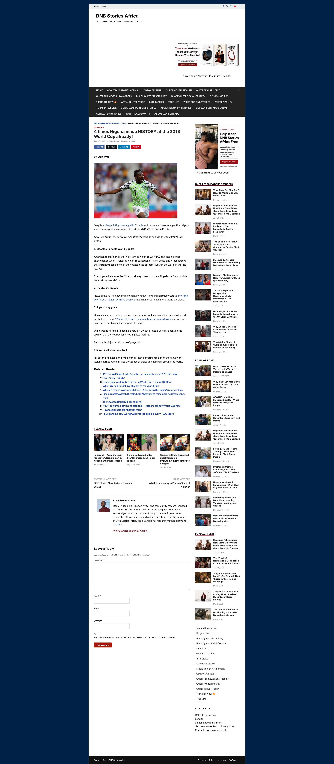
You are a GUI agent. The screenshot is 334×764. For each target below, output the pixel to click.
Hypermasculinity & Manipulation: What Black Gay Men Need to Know (226, 485)
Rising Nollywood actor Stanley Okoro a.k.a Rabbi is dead (141, 458)
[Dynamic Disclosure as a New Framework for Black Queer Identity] (203, 275)
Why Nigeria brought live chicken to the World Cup (131, 385)
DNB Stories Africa (117, 16)
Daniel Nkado (114, 141)
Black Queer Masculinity (151, 96)
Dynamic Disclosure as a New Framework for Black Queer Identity (226, 278)
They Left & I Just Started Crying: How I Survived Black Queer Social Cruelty (226, 595)
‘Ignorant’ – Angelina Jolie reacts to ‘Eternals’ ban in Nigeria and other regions (108, 458)
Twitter (212, 760)
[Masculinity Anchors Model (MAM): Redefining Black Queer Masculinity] (203, 260)
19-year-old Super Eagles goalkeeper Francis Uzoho (143, 318)
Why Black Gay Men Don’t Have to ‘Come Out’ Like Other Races (226, 193)
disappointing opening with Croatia (124, 225)
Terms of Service (106, 107)
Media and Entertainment (210, 668)
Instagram (222, 760)
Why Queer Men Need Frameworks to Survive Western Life (225, 329)
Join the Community (138, 113)
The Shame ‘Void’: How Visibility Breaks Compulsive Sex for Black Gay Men (226, 245)
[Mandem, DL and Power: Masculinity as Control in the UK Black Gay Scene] (203, 311)
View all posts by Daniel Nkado (131, 530)
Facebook (202, 760)
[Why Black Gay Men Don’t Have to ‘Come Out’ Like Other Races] (203, 190)
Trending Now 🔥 (106, 102)
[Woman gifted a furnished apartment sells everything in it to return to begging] (175, 443)
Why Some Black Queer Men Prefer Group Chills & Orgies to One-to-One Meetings (226, 577)
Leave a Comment (128, 141)
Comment (99, 560)
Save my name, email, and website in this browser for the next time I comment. (135, 637)
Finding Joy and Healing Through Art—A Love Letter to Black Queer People (225, 452)
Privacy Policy (223, 102)
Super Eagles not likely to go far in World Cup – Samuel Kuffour (137, 381)
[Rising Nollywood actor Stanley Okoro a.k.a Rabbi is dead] (142, 443)
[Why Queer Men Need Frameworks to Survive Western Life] (203, 327)
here (119, 524)
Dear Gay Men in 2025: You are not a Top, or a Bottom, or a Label (225, 369)
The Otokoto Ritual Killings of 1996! (122, 401)
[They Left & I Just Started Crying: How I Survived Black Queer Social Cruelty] (203, 592)
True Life (173, 102)
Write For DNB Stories (196, 102)
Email (97, 608)
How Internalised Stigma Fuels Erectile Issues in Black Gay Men (225, 518)
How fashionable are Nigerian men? (122, 409)
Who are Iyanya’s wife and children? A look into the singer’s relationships (143, 389)
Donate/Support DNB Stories (138, 107)
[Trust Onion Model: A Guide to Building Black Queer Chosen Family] (203, 342)
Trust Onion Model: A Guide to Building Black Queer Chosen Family (225, 345)
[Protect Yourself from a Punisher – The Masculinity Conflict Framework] (203, 224)
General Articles (107, 123)
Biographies (156, 102)
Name (97, 596)
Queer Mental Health (179, 90)
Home (99, 90)
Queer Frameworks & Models (114, 96)
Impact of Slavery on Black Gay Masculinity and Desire (226, 418)
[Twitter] (227, 6)
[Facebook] (223, 6)
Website (98, 621)
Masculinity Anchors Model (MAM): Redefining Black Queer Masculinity (226, 263)
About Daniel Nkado (167, 113)
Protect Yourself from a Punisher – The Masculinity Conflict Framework (225, 227)
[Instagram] (230, 6)
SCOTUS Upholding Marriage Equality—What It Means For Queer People (226, 401)
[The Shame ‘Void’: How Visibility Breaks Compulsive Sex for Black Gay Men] (203, 242)
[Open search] (239, 90)
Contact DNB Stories (108, 113)
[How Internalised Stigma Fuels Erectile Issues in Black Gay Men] (203, 516)
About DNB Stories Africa (122, 90)
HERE (207, 172)
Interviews (202, 658)
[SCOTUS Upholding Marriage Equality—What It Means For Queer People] (203, 397)
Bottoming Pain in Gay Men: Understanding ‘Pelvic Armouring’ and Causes (224, 501)
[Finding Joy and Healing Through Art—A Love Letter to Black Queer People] (203, 449)
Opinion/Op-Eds (219, 96)
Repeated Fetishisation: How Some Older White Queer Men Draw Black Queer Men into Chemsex (226, 209)
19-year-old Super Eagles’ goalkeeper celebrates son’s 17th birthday (140, 373)
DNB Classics (120, 123)
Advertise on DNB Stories (175, 107)
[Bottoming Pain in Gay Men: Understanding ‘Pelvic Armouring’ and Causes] (203, 498)
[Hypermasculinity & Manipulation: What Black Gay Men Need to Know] (203, 482)
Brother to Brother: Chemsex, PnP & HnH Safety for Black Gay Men (226, 469)
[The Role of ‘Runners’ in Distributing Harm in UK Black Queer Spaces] (203, 610)
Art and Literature (133, 102)
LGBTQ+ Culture (151, 90)
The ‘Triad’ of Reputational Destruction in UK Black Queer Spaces (226, 561)
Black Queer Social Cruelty (188, 96)
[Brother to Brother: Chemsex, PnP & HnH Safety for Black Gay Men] (203, 467)
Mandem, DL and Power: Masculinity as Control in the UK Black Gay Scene (225, 314)
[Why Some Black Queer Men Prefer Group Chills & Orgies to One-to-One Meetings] (203, 573)
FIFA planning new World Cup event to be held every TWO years (138, 413)
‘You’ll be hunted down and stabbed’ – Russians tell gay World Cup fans (141, 405)
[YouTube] (234, 6)
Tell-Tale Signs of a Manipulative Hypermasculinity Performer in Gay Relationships (223, 296)
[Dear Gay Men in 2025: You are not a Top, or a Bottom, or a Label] (203, 366)
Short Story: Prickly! (114, 378)
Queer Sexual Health (208, 90)
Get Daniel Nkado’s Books (212, 107)
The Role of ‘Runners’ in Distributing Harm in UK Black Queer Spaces (225, 612)
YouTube (232, 760)
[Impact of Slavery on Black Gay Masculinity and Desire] (203, 415)
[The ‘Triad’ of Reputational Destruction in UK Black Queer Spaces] (203, 558)
